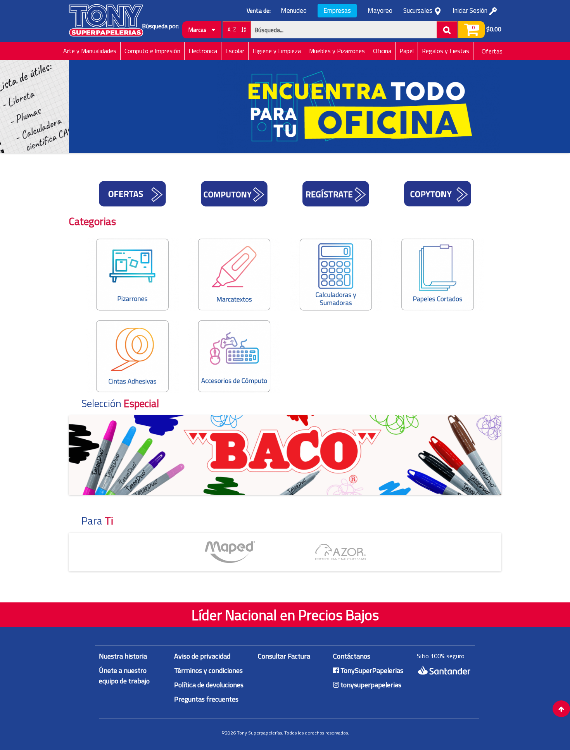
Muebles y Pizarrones (337, 50)
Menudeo (294, 10)
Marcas (198, 29)
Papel (406, 50)
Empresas (337, 10)
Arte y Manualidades (89, 50)
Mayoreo (380, 10)
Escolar (234, 50)
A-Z (232, 29)
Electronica (202, 50)
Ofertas (492, 51)
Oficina (382, 50)
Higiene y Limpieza (276, 50)
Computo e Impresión (152, 50)
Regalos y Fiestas (445, 50)
